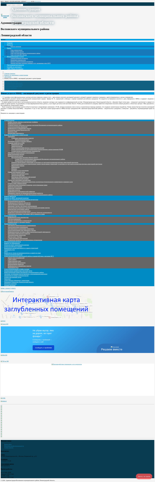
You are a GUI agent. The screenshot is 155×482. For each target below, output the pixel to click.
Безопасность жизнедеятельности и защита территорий (21, 248)
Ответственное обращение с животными (16, 280)
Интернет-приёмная (10, 88)
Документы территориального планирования (22, 225)
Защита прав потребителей (16, 258)
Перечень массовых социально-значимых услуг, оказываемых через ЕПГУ (31, 63)
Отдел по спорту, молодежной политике (16, 245)
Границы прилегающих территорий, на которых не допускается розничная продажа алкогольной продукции (44, 162)
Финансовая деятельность (16, 133)
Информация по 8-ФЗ (11, 81)
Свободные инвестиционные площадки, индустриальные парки (27, 185)
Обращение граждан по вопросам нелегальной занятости (25, 193)
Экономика (11, 136)
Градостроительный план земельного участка (22, 230)
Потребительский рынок (15, 156)
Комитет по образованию (12, 243)
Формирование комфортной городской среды (18, 271)
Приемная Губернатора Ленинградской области (19, 282)
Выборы (6, 89)
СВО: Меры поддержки (15, 69)
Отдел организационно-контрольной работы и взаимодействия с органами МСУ (29, 256)
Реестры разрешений (14, 219)
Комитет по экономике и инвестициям (16, 135)
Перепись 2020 (12, 131)
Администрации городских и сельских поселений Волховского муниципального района (35, 125)
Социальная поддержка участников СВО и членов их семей (26, 214)
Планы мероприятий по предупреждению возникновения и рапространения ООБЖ (37, 149)
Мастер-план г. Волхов (15, 237)
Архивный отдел (9, 250)
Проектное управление (15, 188)
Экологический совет (18, 175)
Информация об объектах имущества (19, 203)
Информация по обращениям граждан (19, 128)
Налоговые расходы (14, 190)
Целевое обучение (9, 285)
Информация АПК (17, 144)
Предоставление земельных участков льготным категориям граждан (29, 207)
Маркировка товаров (17, 165)
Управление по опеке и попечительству (16, 275)
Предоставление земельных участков (19, 204)
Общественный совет (14, 261)
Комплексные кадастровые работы (18, 209)
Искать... (3, 5)
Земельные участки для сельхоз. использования (22, 206)
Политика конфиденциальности (14, 446)
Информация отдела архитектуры (18, 217)
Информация (15, 167)
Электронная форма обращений (17, 127)
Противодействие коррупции (13, 83)
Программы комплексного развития (19, 233)
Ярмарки (14, 169)
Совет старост (12, 259)
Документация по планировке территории (21, 228)
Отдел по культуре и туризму (13, 246)
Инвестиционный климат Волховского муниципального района (24, 272)
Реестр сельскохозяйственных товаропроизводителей (27, 148)
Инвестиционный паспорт (16, 154)
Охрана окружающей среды (16, 172)
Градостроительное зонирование (18, 227)
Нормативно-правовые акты (13, 86)
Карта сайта (8, 444)
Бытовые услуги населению (20, 170)
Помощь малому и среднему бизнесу (19, 222)
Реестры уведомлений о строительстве (20, 220)
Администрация (9, 120)
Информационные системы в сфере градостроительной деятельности (29, 232)
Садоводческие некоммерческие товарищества (25, 151)
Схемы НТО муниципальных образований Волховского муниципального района (40, 159)
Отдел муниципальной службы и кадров (16, 269)
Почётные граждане (10, 283)
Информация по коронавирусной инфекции (21, 191)
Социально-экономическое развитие (22, 138)
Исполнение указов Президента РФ (19, 130)
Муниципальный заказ (22, 140)
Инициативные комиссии (16, 264)
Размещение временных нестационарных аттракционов (25, 240)
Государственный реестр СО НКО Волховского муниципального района (30, 195)
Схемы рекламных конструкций (18, 238)
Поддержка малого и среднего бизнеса (20, 141)
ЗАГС (6, 251)
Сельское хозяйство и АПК (16, 143)
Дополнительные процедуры (17, 235)
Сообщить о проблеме (43, 348)
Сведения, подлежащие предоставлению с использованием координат (25, 274)
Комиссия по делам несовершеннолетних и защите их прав (22, 253)
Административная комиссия (13, 254)
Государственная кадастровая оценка (19, 211)
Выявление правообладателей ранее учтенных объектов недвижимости (30, 212)
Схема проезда (8, 447)
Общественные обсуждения (20, 178)
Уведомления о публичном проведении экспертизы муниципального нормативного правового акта (42, 182)
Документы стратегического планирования (21, 152)
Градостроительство (10, 224)
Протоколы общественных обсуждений (23, 177)
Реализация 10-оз (13, 267)
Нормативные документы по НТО (25, 161)
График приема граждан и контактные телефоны (23, 122)
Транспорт (7, 279)
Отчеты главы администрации (17, 183)
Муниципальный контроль (12, 241)
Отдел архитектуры (10, 216)
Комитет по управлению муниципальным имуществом (21, 199)
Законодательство (16, 146)
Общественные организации (16, 262)
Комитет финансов (10, 196)
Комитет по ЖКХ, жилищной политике (16, 198)
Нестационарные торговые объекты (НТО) (24, 157)
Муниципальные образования (13, 84)
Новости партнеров (16, 46)
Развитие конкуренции (15, 186)
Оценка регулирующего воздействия (19, 180)
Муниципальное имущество (16, 201)
